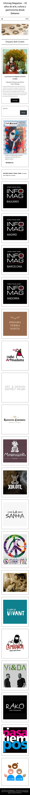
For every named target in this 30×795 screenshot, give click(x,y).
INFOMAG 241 (9, 162)
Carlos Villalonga (15, 84)
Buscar (5, 108)
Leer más (15, 100)
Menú (27, 19)
